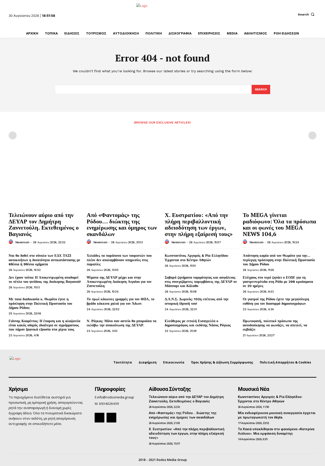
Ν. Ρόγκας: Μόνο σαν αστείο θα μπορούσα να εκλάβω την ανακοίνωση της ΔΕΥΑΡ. (121, 323)
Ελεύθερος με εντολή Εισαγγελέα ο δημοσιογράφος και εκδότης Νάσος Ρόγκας (198, 323)
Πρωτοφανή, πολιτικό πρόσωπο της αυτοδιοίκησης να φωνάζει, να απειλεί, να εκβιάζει (275, 325)
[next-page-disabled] (312, 135)
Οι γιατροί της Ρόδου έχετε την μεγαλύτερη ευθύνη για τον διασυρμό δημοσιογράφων (276, 301)
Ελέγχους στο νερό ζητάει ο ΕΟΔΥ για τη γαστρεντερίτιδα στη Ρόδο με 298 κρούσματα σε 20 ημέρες (278, 281)
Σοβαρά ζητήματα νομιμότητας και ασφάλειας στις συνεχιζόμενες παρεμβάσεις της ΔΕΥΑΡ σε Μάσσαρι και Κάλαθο (201, 281)
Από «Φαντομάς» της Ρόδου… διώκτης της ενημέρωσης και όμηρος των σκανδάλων (122, 224)
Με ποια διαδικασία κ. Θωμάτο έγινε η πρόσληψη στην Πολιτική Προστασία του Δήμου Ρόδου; (40, 303)
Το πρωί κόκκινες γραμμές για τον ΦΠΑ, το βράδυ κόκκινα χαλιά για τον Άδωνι (120, 301)
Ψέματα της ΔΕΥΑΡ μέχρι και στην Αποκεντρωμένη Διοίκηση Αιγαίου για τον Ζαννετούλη (119, 281)
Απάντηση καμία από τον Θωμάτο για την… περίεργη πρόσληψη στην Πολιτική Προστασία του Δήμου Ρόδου (279, 259)
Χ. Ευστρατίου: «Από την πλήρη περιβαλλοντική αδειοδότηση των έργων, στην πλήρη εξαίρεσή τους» (199, 224)
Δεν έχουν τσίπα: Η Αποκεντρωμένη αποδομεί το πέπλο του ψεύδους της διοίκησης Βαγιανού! (45, 279)
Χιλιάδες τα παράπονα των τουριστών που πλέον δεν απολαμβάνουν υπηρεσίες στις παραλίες (119, 259)
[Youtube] (111, 417)
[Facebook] (99, 417)
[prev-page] (13, 135)
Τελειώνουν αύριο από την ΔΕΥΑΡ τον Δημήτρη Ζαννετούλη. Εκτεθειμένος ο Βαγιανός (44, 224)
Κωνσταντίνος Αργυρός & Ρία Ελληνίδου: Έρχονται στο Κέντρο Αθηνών (196, 257)
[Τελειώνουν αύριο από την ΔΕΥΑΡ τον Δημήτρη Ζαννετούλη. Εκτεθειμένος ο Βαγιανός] (45, 181)
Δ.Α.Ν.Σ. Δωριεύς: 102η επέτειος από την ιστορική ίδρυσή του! (196, 301)
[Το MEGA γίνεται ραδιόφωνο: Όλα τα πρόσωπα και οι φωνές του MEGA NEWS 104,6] (279, 181)
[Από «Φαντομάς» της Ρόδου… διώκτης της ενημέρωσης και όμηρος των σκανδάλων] (123, 181)
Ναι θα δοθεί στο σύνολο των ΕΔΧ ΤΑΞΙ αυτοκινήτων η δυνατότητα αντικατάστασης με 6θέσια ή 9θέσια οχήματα (44, 259)
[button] (307, 14)
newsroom (22, 242)
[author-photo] (11, 242)
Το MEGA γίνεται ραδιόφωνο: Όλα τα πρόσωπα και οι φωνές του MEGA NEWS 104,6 (279, 224)
